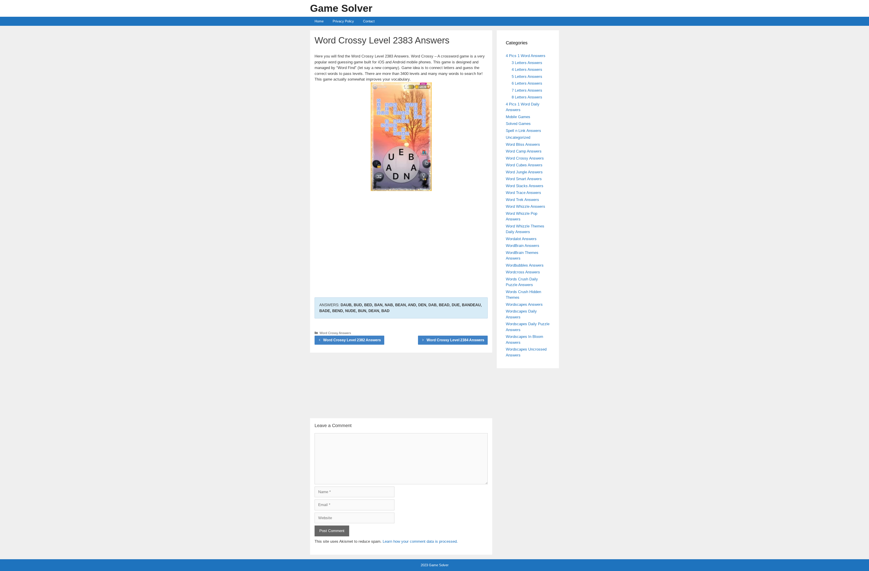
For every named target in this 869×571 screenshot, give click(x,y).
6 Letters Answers (527, 83)
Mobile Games (518, 117)
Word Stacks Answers (524, 186)
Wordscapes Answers (524, 304)
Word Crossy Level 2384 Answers (455, 340)
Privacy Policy (343, 21)
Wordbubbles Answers (525, 265)
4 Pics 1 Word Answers (525, 56)
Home (319, 21)
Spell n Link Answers (523, 131)
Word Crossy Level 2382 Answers (352, 340)
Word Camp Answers (524, 151)
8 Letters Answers (527, 97)
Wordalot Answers (521, 239)
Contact (369, 21)
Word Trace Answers (523, 193)
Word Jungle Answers (524, 172)
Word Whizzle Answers (525, 206)
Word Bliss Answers (523, 144)
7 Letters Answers (527, 90)
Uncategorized (518, 137)
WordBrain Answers (522, 246)
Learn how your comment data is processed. (420, 541)
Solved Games (518, 124)
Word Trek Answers (522, 200)
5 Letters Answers (527, 76)
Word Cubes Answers (524, 165)
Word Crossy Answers (335, 333)
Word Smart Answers (524, 179)
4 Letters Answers (527, 69)
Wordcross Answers (523, 272)
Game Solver (341, 8)
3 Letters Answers (527, 63)
